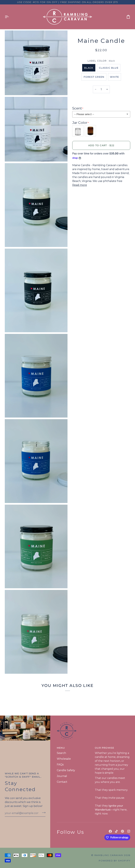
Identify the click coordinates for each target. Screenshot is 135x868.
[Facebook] (110, 831)
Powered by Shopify (114, 860)
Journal (62, 776)
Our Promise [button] (104, 747)
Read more (79, 185)
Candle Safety (66, 770)
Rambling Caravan (108, 855)
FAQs (60, 764)
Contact (62, 781)
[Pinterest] (122, 831)
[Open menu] (10, 16)
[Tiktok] (116, 831)
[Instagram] (128, 831)
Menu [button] (61, 747)
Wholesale (64, 758)
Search (61, 753)
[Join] (42, 812)
